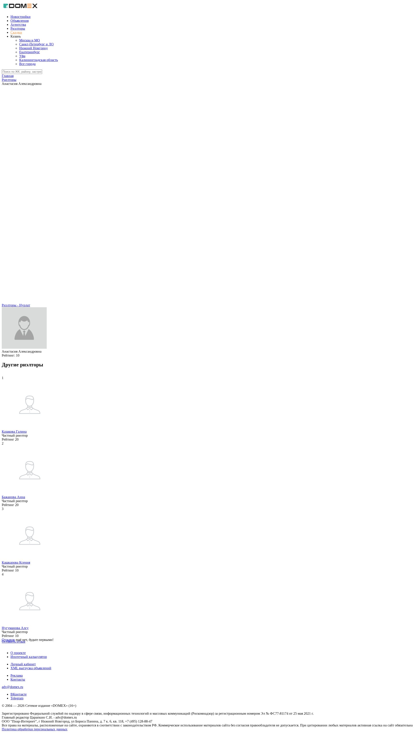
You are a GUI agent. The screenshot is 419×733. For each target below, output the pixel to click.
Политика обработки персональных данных (34, 729)
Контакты (17, 679)
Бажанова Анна (13, 497)
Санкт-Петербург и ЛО (36, 44)
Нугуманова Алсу (15, 628)
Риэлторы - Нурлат (16, 305)
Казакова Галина (14, 431)
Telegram (16, 698)
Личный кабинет (23, 664)
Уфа (22, 56)
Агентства (18, 24)
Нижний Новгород (33, 48)
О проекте (18, 653)
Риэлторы (17, 28)
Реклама (16, 675)
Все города (27, 64)
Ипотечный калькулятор (28, 657)
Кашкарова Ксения (16, 562)
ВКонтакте (18, 694)
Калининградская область (38, 60)
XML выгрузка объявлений (30, 668)
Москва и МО (29, 40)
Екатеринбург (29, 52)
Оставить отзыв (13, 641)
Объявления (19, 20)
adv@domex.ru (12, 687)
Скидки (16, 32)
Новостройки (20, 17)
